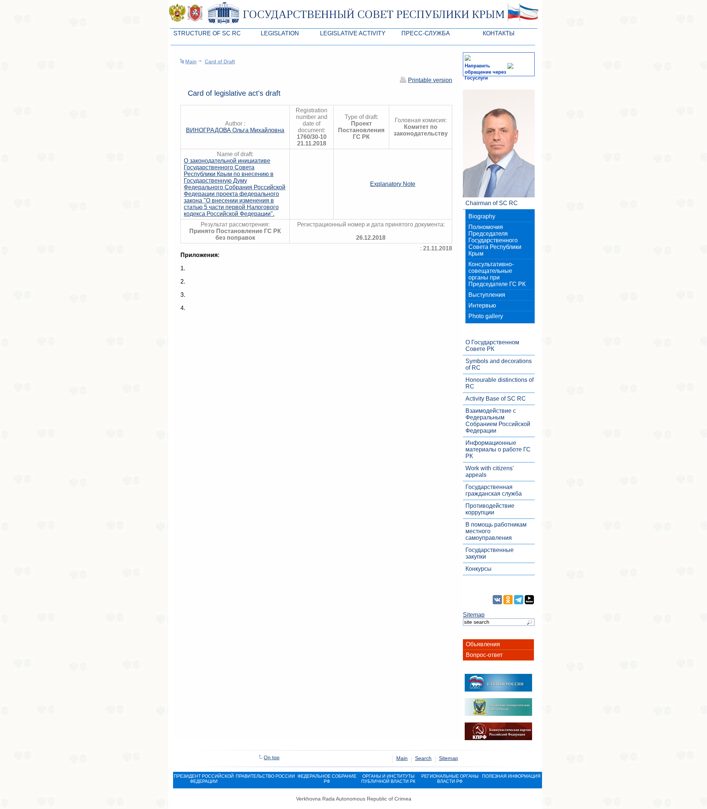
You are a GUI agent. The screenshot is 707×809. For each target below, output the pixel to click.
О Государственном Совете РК (492, 345)
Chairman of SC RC (491, 203)
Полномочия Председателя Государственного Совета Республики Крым (494, 240)
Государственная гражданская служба (493, 490)
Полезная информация (511, 776)
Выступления (486, 295)
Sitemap (474, 615)
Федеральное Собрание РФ (327, 779)
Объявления (483, 644)
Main (191, 61)
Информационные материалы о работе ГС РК (498, 449)
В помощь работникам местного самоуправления (496, 531)
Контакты (498, 33)
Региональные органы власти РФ (450, 779)
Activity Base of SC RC (495, 398)
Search (423, 758)
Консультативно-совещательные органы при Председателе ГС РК (496, 274)
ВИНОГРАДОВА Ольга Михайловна (235, 130)
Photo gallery (485, 316)
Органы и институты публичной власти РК (388, 779)
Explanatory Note (392, 184)
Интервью (482, 305)
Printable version (430, 80)
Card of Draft (220, 61)
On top (271, 757)
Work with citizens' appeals (489, 471)
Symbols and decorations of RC (498, 364)
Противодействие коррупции (489, 509)
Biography (481, 216)
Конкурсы (478, 569)
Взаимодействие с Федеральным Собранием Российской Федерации (497, 421)
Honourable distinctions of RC (499, 383)
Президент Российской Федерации (204, 779)
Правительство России (265, 776)
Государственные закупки (489, 553)
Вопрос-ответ (484, 655)
